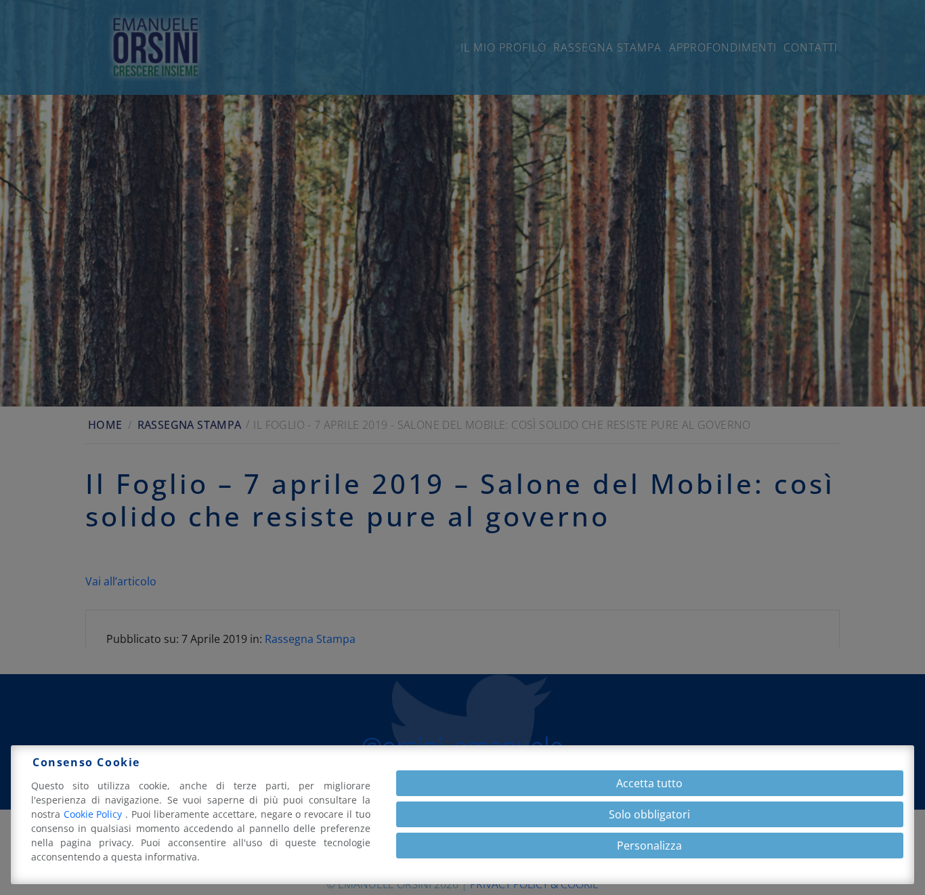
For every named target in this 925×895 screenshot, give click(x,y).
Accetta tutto (649, 783)
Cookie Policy (94, 814)
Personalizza (649, 845)
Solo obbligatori (649, 814)
